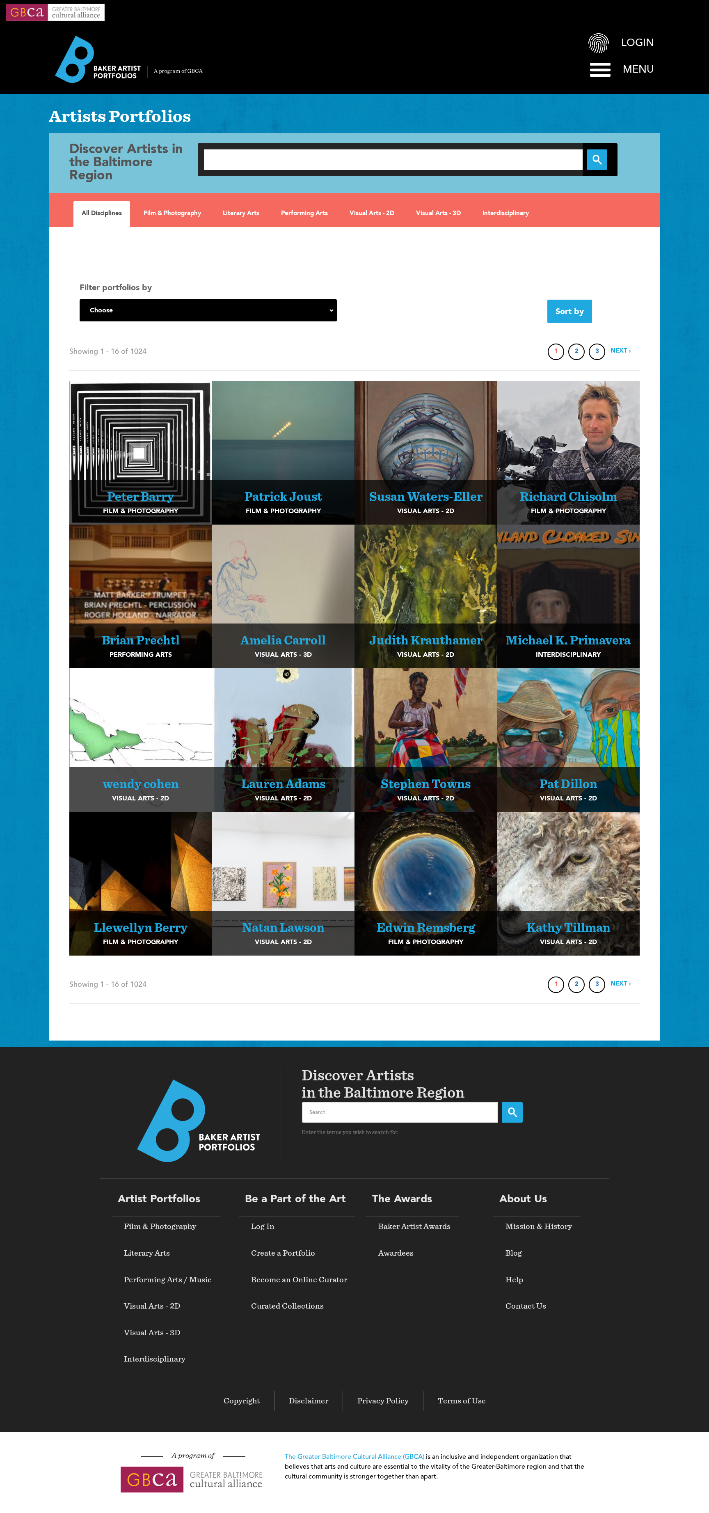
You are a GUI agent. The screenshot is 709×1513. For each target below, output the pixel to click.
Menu (638, 70)
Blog (513, 1253)
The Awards (402, 1199)
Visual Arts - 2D (372, 214)
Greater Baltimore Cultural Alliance (55, 12)
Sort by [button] (570, 312)
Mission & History (538, 1226)
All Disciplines (102, 214)
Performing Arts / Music (168, 1280)
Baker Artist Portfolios (129, 59)
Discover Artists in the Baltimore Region (126, 163)
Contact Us (525, 1306)
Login (637, 43)
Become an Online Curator (299, 1280)
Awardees (396, 1253)
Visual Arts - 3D (438, 214)
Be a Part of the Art (295, 1199)
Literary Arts (241, 214)
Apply (597, 159)
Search (512, 1112)
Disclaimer (308, 1401)
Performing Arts (304, 214)
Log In (262, 1226)
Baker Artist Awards (414, 1226)
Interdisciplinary (506, 214)
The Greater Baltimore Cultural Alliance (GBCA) (354, 1457)
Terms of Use (462, 1401)
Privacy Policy (383, 1401)
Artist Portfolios (159, 1199)
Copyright (242, 1401)
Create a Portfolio (283, 1253)
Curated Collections (287, 1306)
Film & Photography (172, 214)
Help (514, 1280)
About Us (523, 1199)
